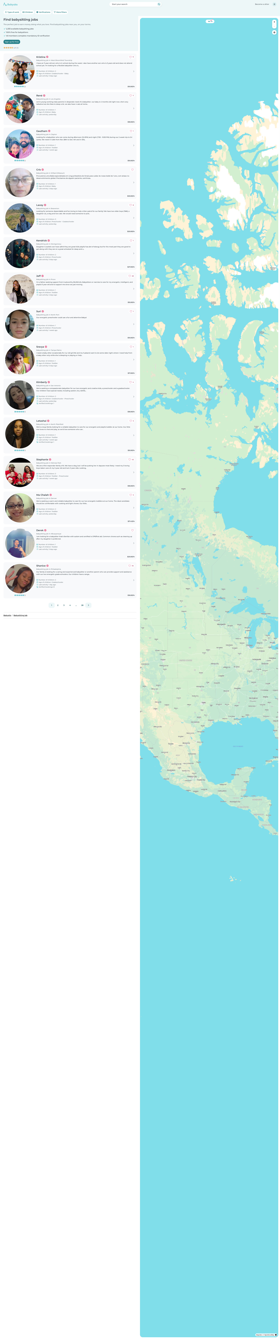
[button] (202, 590)
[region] (209, 677)
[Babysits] (11, 4)
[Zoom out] (274, 26)
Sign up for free (12, 42)
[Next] (88, 605)
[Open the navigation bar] (274, 4)
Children (29, 12)
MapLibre (259, 1335)
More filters (61, 12)
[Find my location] (274, 32)
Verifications (44, 12)
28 (82, 605)
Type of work (13, 12)
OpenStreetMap (269, 1335)
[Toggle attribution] (276, 1335)
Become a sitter (262, 4)
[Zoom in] (274, 22)
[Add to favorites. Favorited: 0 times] (132, 169)
